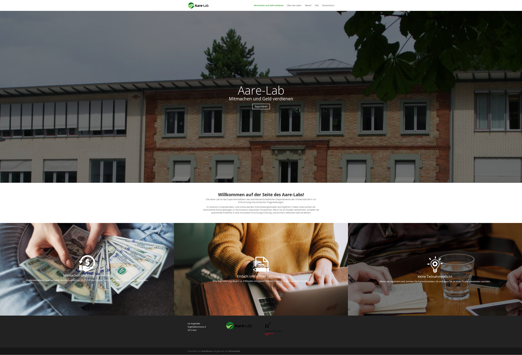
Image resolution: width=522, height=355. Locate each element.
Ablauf (308, 5)
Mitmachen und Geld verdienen (269, 5)
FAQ (317, 5)
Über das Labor (294, 5)
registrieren (276, 276)
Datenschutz (328, 5)
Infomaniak (234, 351)
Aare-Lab (261, 90)
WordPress (207, 351)
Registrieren (261, 106)
